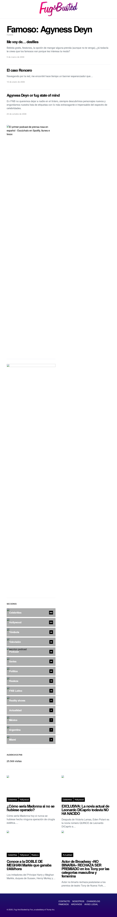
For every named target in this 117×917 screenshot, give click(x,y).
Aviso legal (91, 904)
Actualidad (67, 854)
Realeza (35, 854)
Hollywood (24, 799)
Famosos (63, 904)
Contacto (64, 901)
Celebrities (12, 799)
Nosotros (78, 901)
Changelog (93, 901)
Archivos (76, 904)
